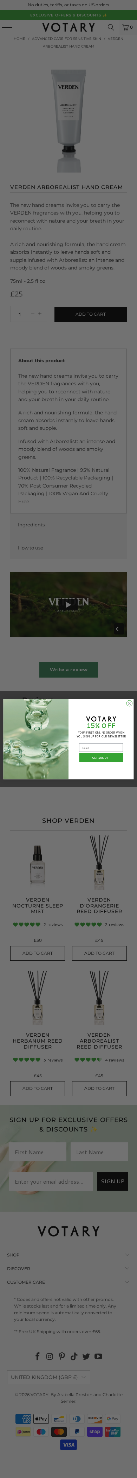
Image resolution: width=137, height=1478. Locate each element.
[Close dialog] (129, 703)
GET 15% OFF (101, 757)
